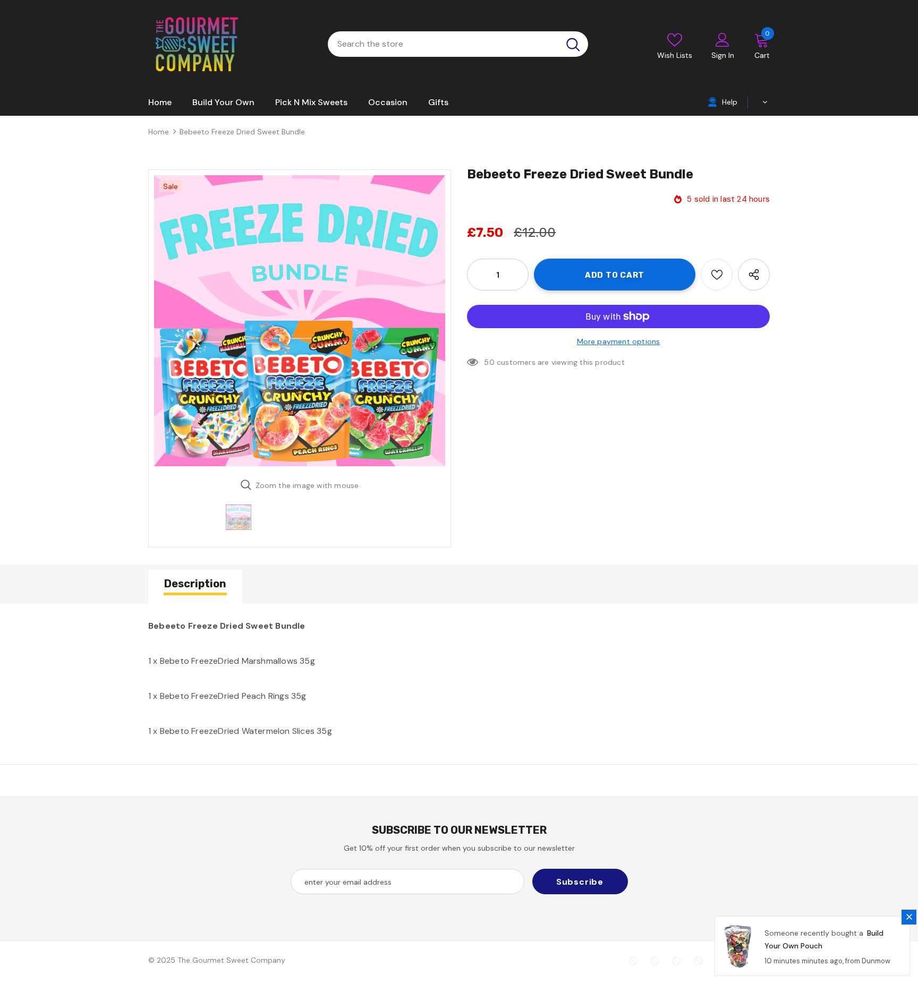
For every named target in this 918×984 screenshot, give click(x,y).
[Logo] (196, 44)
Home (158, 131)
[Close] (909, 917)
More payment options (618, 341)
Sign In (722, 55)
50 (489, 362)
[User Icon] (722, 39)
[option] (299, 320)
